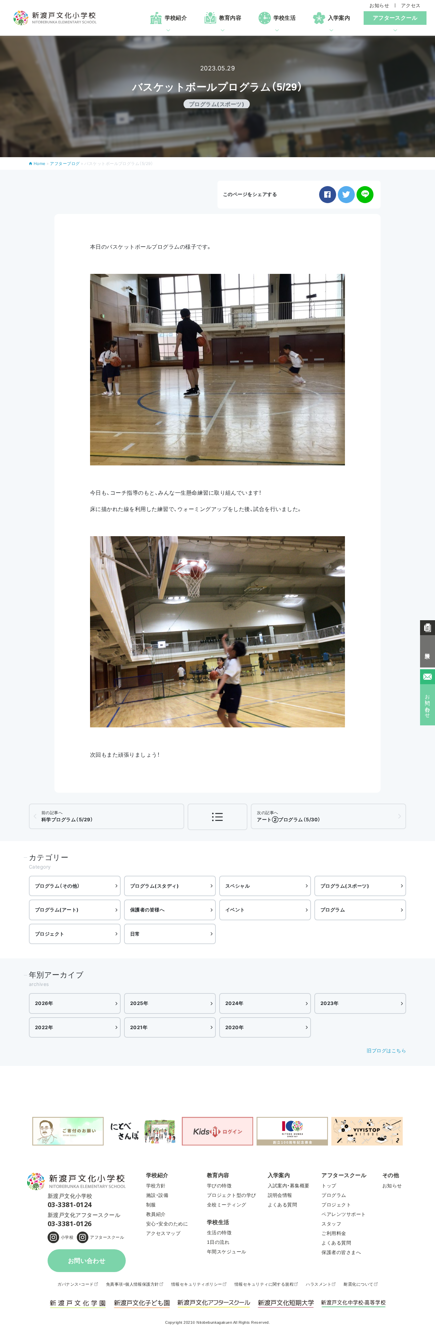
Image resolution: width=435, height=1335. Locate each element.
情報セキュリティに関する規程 (264, 1284)
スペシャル (237, 886)
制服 (151, 1204)
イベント (235, 909)
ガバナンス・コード (75, 1284)
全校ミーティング (226, 1204)
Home (40, 163)
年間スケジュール (226, 1251)
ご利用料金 (333, 1233)
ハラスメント (318, 1284)
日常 (135, 934)
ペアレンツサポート (343, 1214)
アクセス (411, 5)
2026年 (44, 1003)
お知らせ (379, 5)
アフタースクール (107, 1237)
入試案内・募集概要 (289, 1185)
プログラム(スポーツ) (344, 886)
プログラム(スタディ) (154, 886)
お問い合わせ (87, 1260)
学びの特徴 (219, 1185)
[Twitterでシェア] (346, 194)
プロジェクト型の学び (231, 1195)
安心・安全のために (167, 1223)
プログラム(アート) (57, 909)
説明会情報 (280, 1195)
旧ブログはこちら (386, 1050)
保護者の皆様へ (147, 909)
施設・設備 (157, 1195)
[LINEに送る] (364, 194)
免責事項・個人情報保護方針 (132, 1284)
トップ (328, 1185)
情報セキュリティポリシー (196, 1284)
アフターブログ (65, 163)
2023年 (329, 1003)
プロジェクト (50, 934)
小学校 (67, 1237)
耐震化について (358, 1284)
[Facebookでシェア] (327, 194)
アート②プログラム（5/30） (288, 816)
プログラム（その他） (57, 886)
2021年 (138, 1027)
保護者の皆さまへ (341, 1252)
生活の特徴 (219, 1232)
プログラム (332, 909)
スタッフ (331, 1223)
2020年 (234, 1027)
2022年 (44, 1027)
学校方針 (156, 1185)
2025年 (139, 1003)
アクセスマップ (163, 1233)
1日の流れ (218, 1242)
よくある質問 (282, 1204)
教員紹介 (156, 1214)
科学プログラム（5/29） (67, 816)
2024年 (234, 1003)
